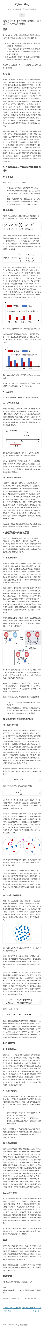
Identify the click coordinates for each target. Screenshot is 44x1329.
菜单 (22, 15)
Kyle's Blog (22, 4)
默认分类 (30, 1298)
